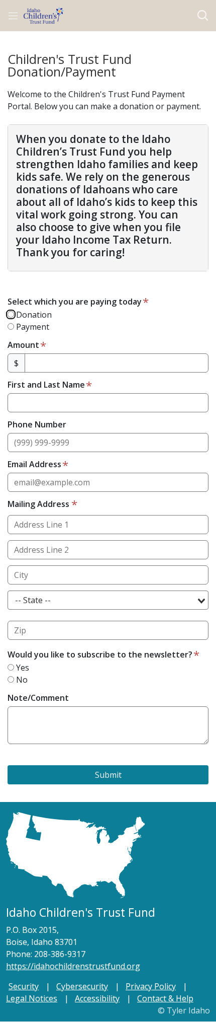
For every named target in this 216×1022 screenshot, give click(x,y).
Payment (31, 326)
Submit (108, 774)
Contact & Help (165, 998)
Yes (21, 667)
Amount (23, 344)
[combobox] (108, 600)
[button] (202, 16)
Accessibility (97, 998)
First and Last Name (46, 384)
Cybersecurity (82, 986)
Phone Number (37, 424)
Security (24, 986)
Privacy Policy (151, 986)
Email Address (34, 464)
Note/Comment (38, 697)
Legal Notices (31, 998)
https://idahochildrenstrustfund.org (73, 966)
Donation (33, 314)
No (21, 679)
